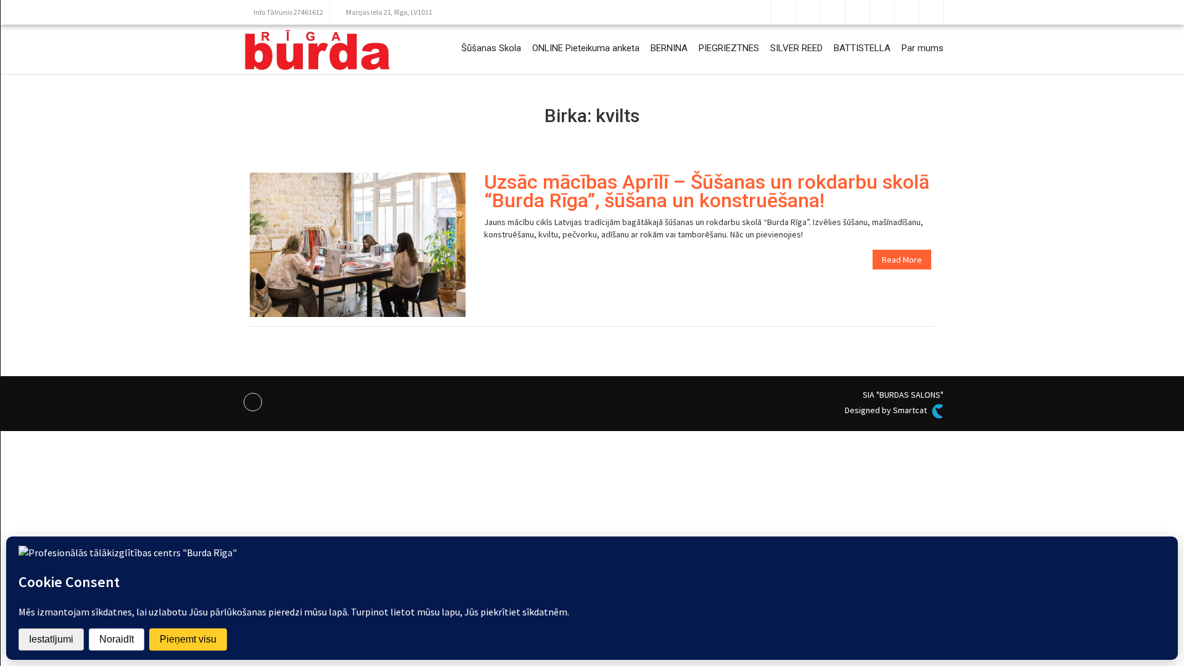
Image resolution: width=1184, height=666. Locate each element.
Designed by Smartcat (887, 410)
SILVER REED (796, 48)
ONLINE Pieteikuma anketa (585, 48)
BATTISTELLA (862, 48)
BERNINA (669, 48)
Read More (902, 259)
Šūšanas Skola (491, 48)
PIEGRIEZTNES (729, 48)
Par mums (923, 48)
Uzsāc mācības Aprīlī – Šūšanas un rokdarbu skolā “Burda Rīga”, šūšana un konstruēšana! (706, 191)
